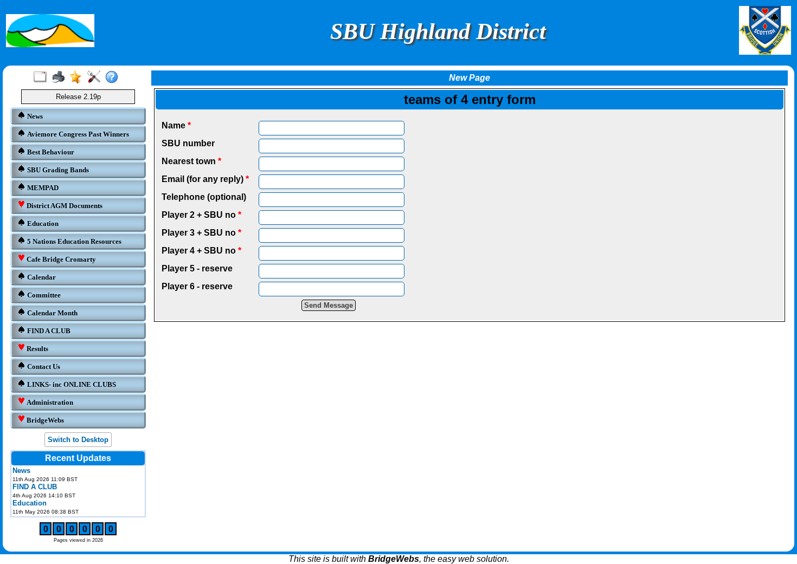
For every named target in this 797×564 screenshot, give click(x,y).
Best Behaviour (49, 152)
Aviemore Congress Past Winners (77, 134)
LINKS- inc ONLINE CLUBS (70, 384)
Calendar (40, 277)
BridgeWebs (44, 420)
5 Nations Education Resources (73, 241)
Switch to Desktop (78, 440)
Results (36, 349)
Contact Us (42, 366)
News (34, 116)
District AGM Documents (63, 206)
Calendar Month (51, 313)
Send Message (328, 305)
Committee (43, 295)
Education (42, 223)
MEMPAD (42, 188)
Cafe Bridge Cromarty (60, 259)
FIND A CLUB (47, 331)
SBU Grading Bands (57, 170)
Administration (49, 402)
